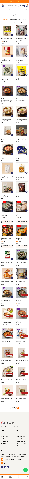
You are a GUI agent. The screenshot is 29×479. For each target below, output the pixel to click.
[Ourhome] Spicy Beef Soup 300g (21, 380)
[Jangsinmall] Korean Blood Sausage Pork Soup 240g (6, 215)
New (8, 9)
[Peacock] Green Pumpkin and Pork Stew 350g (6, 399)
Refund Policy (21, 436)
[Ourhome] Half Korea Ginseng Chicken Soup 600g (21, 120)
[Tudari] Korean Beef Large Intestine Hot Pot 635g (6, 342)
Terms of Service (21, 441)
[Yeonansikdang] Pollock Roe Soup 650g (21, 342)
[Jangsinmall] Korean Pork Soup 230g (22, 215)
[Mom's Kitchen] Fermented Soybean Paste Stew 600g (21, 99)
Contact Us (5, 446)
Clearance (20, 9)
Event (13, 9)
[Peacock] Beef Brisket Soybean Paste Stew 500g (7, 282)
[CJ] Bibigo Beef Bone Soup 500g (6, 263)
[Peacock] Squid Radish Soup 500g (6, 361)
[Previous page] (11, 408)
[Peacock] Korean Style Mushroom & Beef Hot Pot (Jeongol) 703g (6, 322)
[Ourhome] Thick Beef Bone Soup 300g (6, 380)
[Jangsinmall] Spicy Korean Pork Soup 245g (22, 239)
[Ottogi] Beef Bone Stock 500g (21, 78)
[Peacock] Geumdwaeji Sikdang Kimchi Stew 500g (7, 177)
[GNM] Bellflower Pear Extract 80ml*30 (21, 158)
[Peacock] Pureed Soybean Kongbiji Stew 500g (20, 282)
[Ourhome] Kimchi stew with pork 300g (6, 158)
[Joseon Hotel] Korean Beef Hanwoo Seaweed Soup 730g (21, 263)
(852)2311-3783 (8, 463)
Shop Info (5, 436)
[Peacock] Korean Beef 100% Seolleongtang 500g (6, 196)
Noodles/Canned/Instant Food (18, 19)
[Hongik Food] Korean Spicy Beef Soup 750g (21, 321)
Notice (4, 434)
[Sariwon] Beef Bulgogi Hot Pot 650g (21, 301)
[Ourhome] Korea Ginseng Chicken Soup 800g (6, 120)
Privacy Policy (21, 438)
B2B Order (5, 441)
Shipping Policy (21, 443)
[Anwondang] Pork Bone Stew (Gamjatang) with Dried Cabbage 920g (7, 302)
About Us (19, 434)
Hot (4, 9)
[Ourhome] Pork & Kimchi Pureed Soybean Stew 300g (6, 139)
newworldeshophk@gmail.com (12, 459)
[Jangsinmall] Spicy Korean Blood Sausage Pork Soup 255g (7, 239)
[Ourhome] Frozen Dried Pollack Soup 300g (22, 361)
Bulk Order (5, 443)
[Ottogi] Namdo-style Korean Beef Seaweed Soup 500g (6, 39)
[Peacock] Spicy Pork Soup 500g (22, 195)
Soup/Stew (5, 19)
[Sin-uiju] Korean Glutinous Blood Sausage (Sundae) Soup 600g (21, 40)
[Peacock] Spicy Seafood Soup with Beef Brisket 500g (6, 60)
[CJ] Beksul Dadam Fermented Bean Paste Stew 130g (21, 177)
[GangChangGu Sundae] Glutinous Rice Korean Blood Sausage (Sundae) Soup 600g (6, 100)
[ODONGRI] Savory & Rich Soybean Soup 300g (21, 60)
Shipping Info (6, 438)
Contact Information (22, 446)
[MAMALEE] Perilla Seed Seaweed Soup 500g (6, 79)
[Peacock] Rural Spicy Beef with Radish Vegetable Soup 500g (22, 139)
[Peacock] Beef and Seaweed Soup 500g (21, 399)
